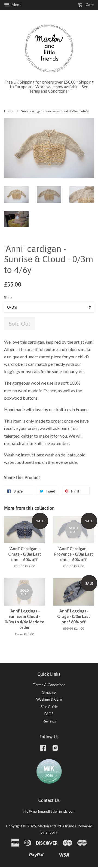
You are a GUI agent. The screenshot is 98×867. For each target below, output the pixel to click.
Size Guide (49, 706)
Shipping (49, 692)
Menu (16, 4)
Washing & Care (49, 699)
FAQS (49, 714)
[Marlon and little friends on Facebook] (43, 749)
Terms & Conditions (49, 685)
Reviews (49, 721)
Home (8, 111)
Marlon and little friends (57, 826)
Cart (89, 4)
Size (8, 297)
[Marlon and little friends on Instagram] (55, 749)
